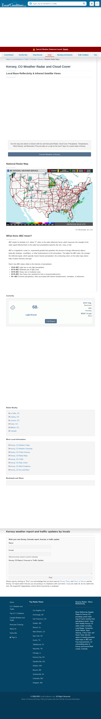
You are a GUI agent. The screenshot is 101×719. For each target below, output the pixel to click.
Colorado (33, 59)
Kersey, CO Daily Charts (19, 463)
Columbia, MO (38, 678)
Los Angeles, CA (39, 610)
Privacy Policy (65, 581)
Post (50, 577)
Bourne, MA (37, 670)
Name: (11, 543)
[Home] (14, 4)
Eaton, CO (14, 424)
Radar (50, 55)
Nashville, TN (37, 649)
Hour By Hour (23, 55)
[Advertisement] (50, 27)
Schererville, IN (38, 674)
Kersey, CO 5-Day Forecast (20, 452)
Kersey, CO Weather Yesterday (21, 449)
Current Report (8, 55)
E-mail (11, 550)
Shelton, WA (37, 666)
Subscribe (13, 633)
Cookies (49, 699)
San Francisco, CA (39, 619)
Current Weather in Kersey (49, 154)
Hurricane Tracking (16, 625)
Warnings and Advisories (65, 55)
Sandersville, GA (39, 661)
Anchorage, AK (38, 615)
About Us (13, 629)
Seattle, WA (37, 623)
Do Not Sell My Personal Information (67, 699)
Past (95, 55)
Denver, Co (37, 627)
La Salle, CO (14, 413)
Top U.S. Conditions (17, 613)
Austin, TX (36, 640)
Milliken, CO (14, 427)
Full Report (51, 321)
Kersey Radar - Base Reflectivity (84, 603)
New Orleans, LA (39, 632)
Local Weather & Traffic (20, 59)
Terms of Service (80, 581)
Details (65, 49)
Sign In (14, 637)
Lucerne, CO (14, 420)
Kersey (40, 59)
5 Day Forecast (37, 55)
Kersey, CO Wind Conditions (20, 466)
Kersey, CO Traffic (17, 459)
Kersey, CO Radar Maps (19, 456)
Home (8, 59)
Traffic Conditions (83, 55)
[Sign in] (92, 3)
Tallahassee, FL (38, 644)
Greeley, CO (14, 417)
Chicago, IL (37, 653)
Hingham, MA (37, 683)
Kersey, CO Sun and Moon (19, 470)
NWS (91, 230)
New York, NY (38, 636)
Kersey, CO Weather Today (20, 445)
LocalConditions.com (47, 696)
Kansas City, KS (39, 657)
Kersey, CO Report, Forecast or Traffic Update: (26, 560)
